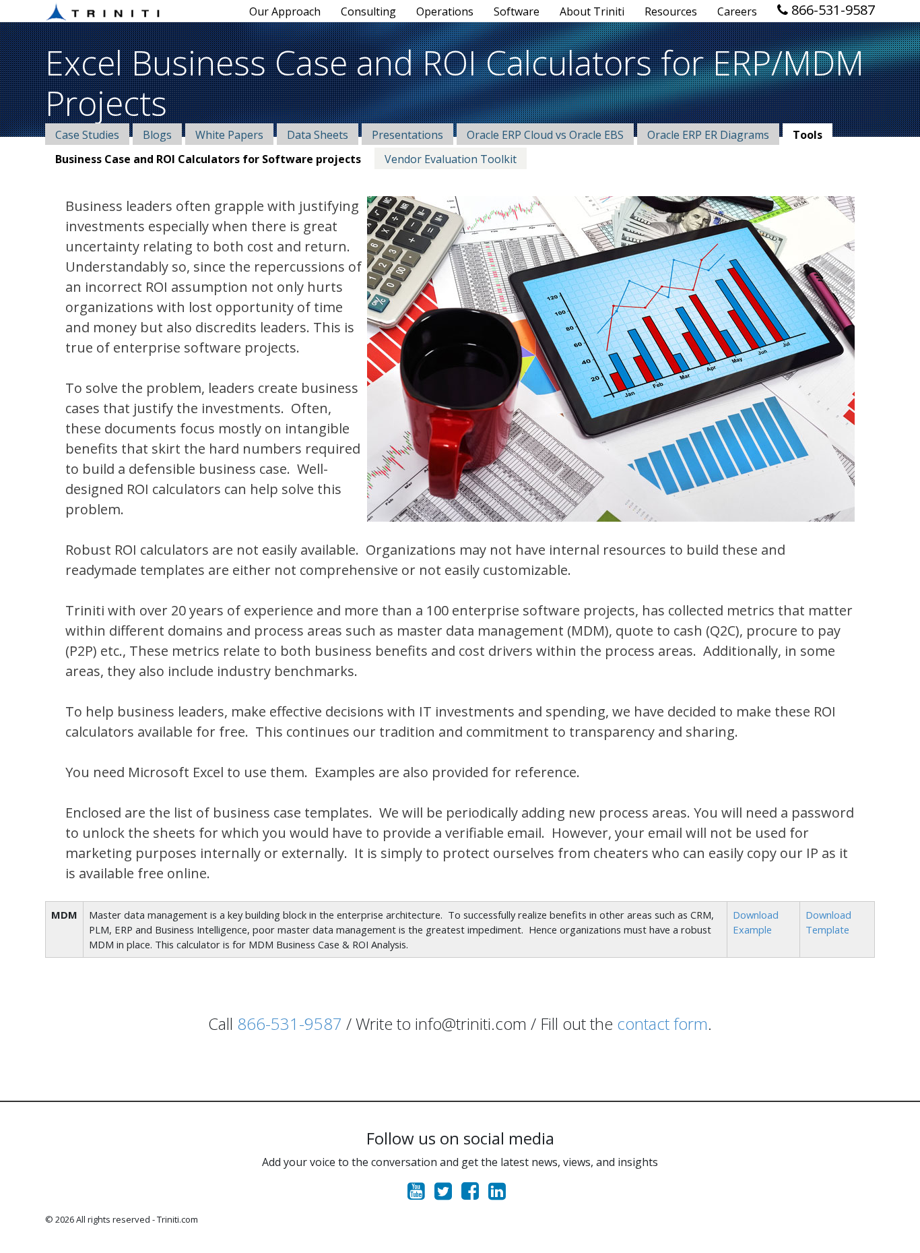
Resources (671, 11)
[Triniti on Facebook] (473, 1194)
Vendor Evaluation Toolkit (451, 159)
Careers (737, 11)
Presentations (407, 134)
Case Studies (87, 134)
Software (516, 11)
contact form (662, 1023)
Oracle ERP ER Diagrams (708, 134)
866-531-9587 (831, 10)
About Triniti (592, 11)
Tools (807, 134)
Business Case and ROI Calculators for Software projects (208, 159)
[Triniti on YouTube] (419, 1194)
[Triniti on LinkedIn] (500, 1194)
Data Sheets (317, 134)
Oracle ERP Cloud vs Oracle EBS (545, 134)
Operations (444, 11)
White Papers (229, 134)
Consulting (368, 11)
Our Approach (285, 11)
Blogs (157, 134)
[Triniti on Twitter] (446, 1194)
